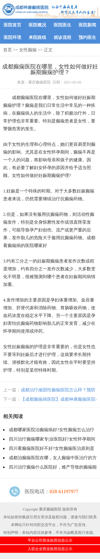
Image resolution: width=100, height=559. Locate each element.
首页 (7, 49)
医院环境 (12, 37)
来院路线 (37, 37)
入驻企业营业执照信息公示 (50, 549)
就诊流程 (62, 37)
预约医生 (87, 37)
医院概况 (37, 24)
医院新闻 (87, 24)
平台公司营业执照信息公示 (50, 540)
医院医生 (62, 24)
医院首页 (12, 24)
